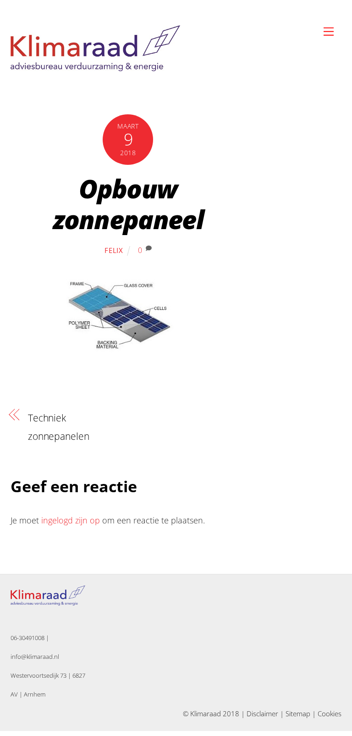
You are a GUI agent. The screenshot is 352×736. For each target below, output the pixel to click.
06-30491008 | (30, 638)
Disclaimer (262, 713)
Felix (113, 250)
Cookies (329, 713)
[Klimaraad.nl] (95, 67)
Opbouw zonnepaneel (128, 203)
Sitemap (298, 713)
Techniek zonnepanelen (58, 427)
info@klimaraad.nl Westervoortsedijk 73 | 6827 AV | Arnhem (48, 675)
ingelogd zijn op (70, 520)
